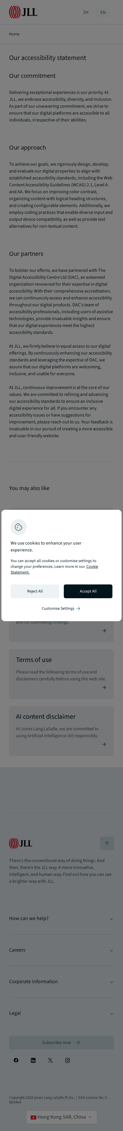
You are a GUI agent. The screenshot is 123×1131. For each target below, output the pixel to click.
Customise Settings (61, 608)
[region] (61, 565)
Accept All (88, 591)
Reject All (35, 591)
